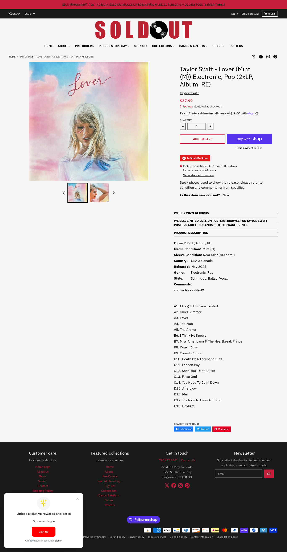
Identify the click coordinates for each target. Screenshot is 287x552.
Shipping (185, 106)
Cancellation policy (227, 536)
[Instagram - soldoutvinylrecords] (268, 56)
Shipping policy (178, 536)
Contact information (202, 536)
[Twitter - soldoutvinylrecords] (254, 56)
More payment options (249, 147)
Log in (234, 13)
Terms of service (157, 536)
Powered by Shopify (94, 536)
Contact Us (188, 460)
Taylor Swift (189, 93)
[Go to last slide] (64, 193)
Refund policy (117, 536)
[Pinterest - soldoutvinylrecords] (275, 56)
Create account (250, 13)
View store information (198, 175)
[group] (77, 193)
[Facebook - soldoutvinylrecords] (261, 56)
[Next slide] (113, 193)
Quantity (186, 120)
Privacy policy (136, 536)
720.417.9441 (168, 460)
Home (12, 56)
